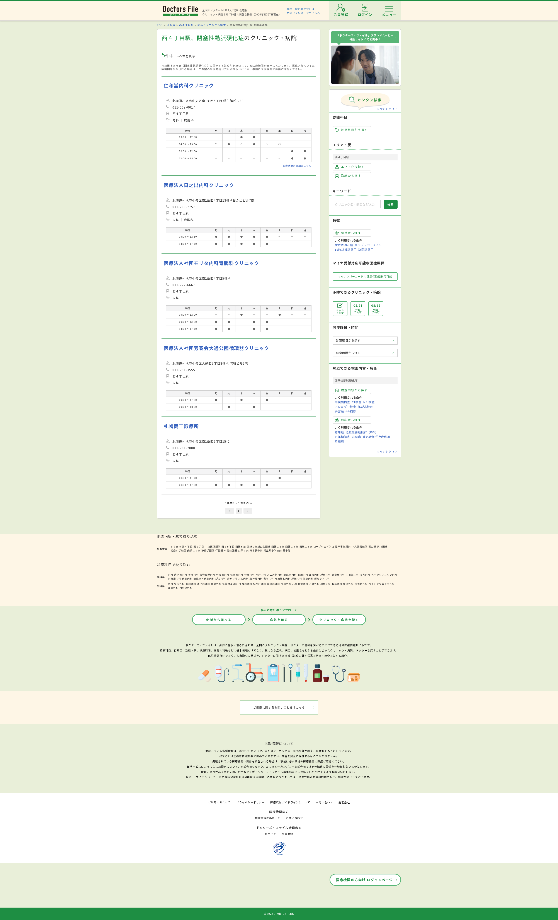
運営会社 (344, 802)
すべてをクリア (387, 109)
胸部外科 (337, 583)
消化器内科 (180, 574)
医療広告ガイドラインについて (290, 802)
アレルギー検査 (345, 407)
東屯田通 (382, 546)
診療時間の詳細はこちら (297, 165)
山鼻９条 (243, 550)
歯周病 (356, 437)
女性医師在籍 (344, 245)
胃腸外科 (216, 583)
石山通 (372, 546)
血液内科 (314, 574)
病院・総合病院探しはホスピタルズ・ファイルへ (303, 11)
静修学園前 (207, 550)
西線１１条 (277, 546)
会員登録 (287, 834)
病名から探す (351, 420)
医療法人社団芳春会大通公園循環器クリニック (216, 348)
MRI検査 (369, 402)
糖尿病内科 (290, 574)
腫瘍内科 (325, 574)
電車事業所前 (343, 546)
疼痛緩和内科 (283, 578)
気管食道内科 (207, 574)
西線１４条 (291, 546)
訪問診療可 (366, 249)
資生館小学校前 (273, 550)
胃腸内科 (193, 574)
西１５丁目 (228, 546)
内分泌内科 (174, 578)
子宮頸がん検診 (345, 411)
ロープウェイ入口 (323, 546)
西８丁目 (199, 546)
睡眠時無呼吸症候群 (376, 437)
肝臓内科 (296, 578)
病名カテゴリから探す (211, 25)
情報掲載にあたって (267, 818)
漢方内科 (365, 574)
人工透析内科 (275, 574)
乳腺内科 (308, 578)
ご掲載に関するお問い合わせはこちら (279, 707)
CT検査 (357, 402)
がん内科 (220, 578)
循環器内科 (236, 574)
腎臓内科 (249, 574)
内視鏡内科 (352, 574)
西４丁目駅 (186, 25)
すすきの (176, 546)
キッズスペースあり (368, 245)
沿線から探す (351, 175)
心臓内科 (303, 574)
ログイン (270, 834)
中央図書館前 (359, 546)
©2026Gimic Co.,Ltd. (279, 913)
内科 (170, 574)
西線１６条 (306, 546)
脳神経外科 (259, 583)
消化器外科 (203, 583)
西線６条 (240, 546)
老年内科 (269, 578)
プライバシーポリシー (250, 802)
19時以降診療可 (346, 249)
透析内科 (232, 578)
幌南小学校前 (178, 550)
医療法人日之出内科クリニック (199, 185)
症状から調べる (218, 619)
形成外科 (190, 583)
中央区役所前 (213, 546)
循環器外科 (273, 583)
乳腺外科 (286, 583)
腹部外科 (348, 583)
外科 (170, 583)
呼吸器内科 (222, 574)
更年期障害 (342, 437)
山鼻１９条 (193, 550)
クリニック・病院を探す (339, 619)
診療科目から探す (354, 130)
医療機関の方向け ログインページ (364, 879)
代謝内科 (187, 578)
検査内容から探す (354, 390)
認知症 (339, 432)
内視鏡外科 (361, 583)
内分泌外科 (185, 587)
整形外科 (179, 583)
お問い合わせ (324, 802)
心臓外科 (314, 583)
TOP (160, 25)
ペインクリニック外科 (382, 583)
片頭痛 (339, 441)
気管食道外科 (230, 583)
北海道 (171, 25)
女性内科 (243, 578)
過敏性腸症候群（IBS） (362, 432)
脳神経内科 (256, 578)
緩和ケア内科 (322, 578)
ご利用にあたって (219, 802)
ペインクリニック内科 (384, 574)
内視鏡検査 (342, 402)
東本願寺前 (256, 550)
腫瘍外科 (325, 583)
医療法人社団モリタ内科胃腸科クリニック (211, 263)
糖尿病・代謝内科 (204, 578)
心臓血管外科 (300, 583)
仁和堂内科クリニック (189, 85)
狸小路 (287, 550)
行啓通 (219, 550)
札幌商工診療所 (181, 426)
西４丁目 (187, 546)
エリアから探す (352, 167)
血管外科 (173, 587)
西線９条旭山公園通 (258, 546)
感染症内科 (338, 574)
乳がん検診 (365, 407)
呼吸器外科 (245, 583)
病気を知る (279, 619)
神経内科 (261, 574)
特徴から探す (351, 233)
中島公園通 (230, 550)
